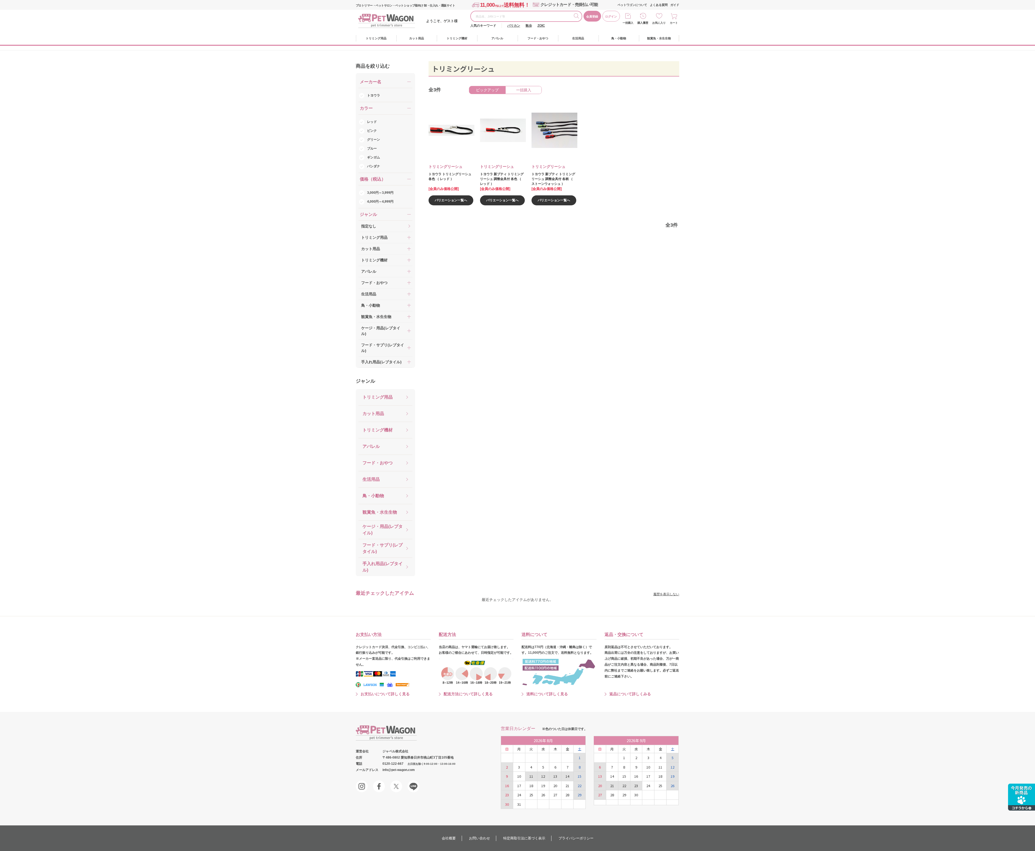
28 (567, 794)
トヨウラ (373, 95)
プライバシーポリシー (576, 838)
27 (555, 794)
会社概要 (449, 838)
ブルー (372, 148)
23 (507, 794)
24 (519, 794)
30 (507, 804)
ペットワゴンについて (632, 4)
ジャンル (365, 381)
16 (507, 785)
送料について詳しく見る (547, 694)
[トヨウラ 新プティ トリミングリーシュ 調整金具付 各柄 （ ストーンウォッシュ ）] (551, 130)
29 (579, 794)
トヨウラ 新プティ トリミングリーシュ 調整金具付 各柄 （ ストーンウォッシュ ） (553, 179)
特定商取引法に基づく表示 (524, 838)
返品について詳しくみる (630, 694)
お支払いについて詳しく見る (385, 694)
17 (519, 785)
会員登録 (592, 16)
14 (567, 776)
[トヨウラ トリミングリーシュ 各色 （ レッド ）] (448, 130)
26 (543, 794)
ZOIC (541, 25)
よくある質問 (659, 4)
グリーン (373, 139)
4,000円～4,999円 (380, 201)
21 (567, 785)
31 (519, 804)
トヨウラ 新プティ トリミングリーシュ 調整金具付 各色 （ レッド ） (502, 179)
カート (674, 22)
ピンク (372, 131)
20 (555, 785)
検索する (578, 16)
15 (579, 776)
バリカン (513, 25)
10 (519, 776)
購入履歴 (642, 22)
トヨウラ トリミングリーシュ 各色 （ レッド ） (450, 176)
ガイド (674, 4)
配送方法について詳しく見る (468, 694)
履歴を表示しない (666, 594)
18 (531, 785)
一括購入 (628, 22)
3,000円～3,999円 (380, 193)
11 (531, 776)
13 (555, 776)
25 (531, 794)
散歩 (529, 25)
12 (543, 776)
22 (579, 785)
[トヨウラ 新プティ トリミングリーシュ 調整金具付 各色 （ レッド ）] (499, 130)
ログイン (611, 16)
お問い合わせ (479, 838)
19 (543, 785)
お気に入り (659, 22)
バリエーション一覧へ (451, 200)
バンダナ (373, 166)
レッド (372, 122)
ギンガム (373, 157)
